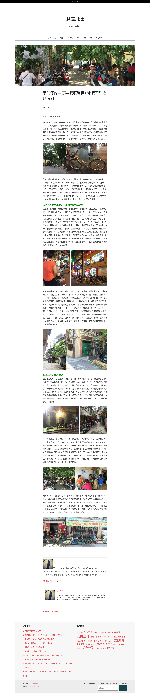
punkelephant (62, 591)
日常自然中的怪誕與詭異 (32, 631)
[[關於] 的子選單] (93, 37)
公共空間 (83, 636)
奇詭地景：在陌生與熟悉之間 (33, 647)
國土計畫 (105, 637)
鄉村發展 (103, 648)
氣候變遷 (80, 644)
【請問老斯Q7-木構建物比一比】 (35, 651)
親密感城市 (54, 611)
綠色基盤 (79, 648)
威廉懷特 (81, 640)
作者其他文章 (47, 581)
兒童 (95, 632)
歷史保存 (110, 641)
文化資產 (89, 641)
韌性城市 (110, 648)
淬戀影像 (36, 684)
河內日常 (46, 611)
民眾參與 (118, 640)
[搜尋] (123, 688)
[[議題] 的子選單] (63, 37)
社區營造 (98, 644)
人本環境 (87, 632)
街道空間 (87, 648)
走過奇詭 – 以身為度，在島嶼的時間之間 (37, 643)
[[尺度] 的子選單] (57, 37)
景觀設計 (97, 640)
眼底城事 (75, 19)
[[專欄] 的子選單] (79, 37)
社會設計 (115, 644)
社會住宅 (107, 644)
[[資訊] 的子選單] (86, 37)
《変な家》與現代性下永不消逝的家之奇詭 (38, 639)
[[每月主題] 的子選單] (73, 37)
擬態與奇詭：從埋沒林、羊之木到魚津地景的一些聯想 (42, 635)
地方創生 (113, 637)
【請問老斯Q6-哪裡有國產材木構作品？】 (38, 659)
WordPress (33, 686)
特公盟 (92, 644)
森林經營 (104, 641)
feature (80, 633)
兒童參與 (101, 633)
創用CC (98, 636)
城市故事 (122, 636)
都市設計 (97, 648)
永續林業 (87, 644)
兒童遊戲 (108, 633)
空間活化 (122, 644)
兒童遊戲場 (116, 632)
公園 (92, 636)
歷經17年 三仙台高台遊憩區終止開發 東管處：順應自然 (43, 655)
